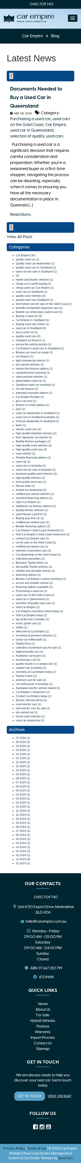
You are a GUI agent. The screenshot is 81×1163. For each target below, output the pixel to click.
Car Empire (33, 35)
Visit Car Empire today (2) (31, 615)
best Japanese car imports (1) (34, 437)
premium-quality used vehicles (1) (36, 473)
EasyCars (65, 1158)
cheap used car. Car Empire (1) (35, 287)
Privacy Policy (14, 1148)
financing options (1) (28, 574)
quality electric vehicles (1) (32, 510)
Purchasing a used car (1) (31, 591)
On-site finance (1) (27, 388)
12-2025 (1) (23, 762)
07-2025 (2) (23, 782)
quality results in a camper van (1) (36, 663)
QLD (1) (20, 409)
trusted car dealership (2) (31, 490)
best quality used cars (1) (31, 481)
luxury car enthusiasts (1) (31, 639)
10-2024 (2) (23, 818)
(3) (17, 275)
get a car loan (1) (26, 401)
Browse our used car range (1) (34, 352)
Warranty (43, 1032)
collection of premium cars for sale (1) (38, 647)
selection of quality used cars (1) (35, 603)
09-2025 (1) (23, 774)
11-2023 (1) (23, 863)
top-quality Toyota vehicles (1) (34, 566)
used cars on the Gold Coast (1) (35, 595)
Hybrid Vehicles (42, 1021)
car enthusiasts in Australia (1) (34, 684)
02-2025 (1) (23, 802)
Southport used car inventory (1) (35, 384)
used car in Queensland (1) (32, 599)
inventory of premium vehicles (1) (36, 635)
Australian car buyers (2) (31, 655)
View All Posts (19, 236)
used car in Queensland (31, 130)
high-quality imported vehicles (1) (36, 433)
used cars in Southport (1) (31, 291)
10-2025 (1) (23, 770)
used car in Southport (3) (31, 328)
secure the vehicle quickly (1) (33, 344)
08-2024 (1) (23, 826)
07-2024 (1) (23, 831)
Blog (55, 35)
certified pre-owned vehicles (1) (35, 494)
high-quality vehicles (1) (30, 477)
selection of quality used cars (36, 136)
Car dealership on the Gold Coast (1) (38, 554)
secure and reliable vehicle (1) (34, 583)
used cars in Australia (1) (31, 465)
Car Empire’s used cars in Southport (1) (40, 348)
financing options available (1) (34, 587)
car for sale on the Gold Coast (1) (36, 542)
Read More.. (21, 214)
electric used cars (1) (28, 429)
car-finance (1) (25, 356)
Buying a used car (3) (29, 316)
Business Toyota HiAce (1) (32, 562)
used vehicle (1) (25, 453)
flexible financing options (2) (33, 526)
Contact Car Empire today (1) (33, 696)
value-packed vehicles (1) (31, 376)
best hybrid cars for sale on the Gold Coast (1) (44, 304)
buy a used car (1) (27, 332)
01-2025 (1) (23, 806)
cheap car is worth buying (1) (33, 283)
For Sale (42, 1015)
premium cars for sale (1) (31, 680)
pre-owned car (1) (27, 712)
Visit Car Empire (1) (28, 607)
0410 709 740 (42, 4)
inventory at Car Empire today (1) (36, 671)
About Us (43, 1009)
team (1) (21, 425)
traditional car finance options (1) (36, 506)
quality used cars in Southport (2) (36, 267)
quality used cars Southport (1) (34, 299)
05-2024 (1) (23, 839)
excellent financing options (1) (34, 498)
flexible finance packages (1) (33, 441)
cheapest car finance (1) (30, 340)
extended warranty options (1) (34, 392)
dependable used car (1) (31, 380)
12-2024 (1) (23, 810)
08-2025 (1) (23, 778)
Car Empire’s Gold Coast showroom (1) (40, 530)
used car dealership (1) (30, 720)
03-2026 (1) (23, 750)
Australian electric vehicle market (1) (38, 688)
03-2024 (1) (23, 847)
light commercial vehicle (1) (32, 360)
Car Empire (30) (25, 255)
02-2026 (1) (23, 754)
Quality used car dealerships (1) (35, 263)
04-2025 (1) (23, 794)
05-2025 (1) (23, 790)
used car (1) (23, 461)
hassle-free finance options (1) (34, 368)
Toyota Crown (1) (26, 676)
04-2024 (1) (23, 843)
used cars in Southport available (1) (37, 417)
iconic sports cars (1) (28, 623)
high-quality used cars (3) (31, 449)
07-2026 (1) (23, 738)
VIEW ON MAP (60, 1096)
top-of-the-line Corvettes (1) (32, 619)
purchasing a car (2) (28, 659)
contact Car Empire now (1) (32, 538)
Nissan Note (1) (25, 485)
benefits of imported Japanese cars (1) (39, 308)
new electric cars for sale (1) (33, 708)
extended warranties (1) (30, 558)
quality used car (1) (27, 259)
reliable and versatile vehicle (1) (35, 570)
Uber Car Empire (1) (28, 502)
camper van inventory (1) (31, 667)
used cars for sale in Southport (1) (36, 271)
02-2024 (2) (23, 851)
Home (43, 1004)
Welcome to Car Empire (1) (32, 631)
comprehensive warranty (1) (33, 372)
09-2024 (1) (23, 822)
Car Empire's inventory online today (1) (39, 611)
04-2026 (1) (23, 746)
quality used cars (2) (28, 336)
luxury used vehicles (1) (30, 716)
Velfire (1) (21, 627)
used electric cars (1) (28, 704)
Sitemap (43, 1049)
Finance (42, 1026)
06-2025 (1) (23, 786)
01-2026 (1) (23, 758)
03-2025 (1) (23, 798)
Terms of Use (37, 1148)
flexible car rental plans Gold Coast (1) (39, 312)
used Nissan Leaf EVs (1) (31, 514)
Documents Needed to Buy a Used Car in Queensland (36, 97)
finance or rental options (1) (32, 405)
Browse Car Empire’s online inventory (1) (41, 578)
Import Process (43, 1037)
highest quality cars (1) (29, 651)
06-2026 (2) (23, 742)
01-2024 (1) (23, 855)
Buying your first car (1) (30, 518)
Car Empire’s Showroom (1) (33, 692)
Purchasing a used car (30, 118)
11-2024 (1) (23, 814)
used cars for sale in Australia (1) (36, 469)
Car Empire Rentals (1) (30, 397)
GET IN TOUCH (30, 1096)
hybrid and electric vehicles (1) (34, 279)
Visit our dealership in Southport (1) (37, 421)
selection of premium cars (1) (33, 550)
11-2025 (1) (23, 766)
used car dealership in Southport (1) (38, 413)
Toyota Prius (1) (25, 643)
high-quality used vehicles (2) (34, 445)
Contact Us (43, 1043)
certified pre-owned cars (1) (32, 522)
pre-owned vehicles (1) (30, 364)
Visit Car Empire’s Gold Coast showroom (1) (43, 534)
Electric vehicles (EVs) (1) (31, 700)
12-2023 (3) (23, 859)
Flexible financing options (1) (33, 457)
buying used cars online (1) (32, 324)
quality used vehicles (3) (30, 295)
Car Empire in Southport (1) (32, 320)
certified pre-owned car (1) (32, 546)
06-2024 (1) (23, 835)
